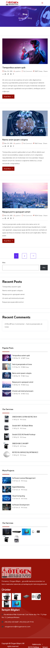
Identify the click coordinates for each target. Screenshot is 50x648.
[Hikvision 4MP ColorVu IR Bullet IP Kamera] (36, 596)
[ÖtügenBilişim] (12, 3)
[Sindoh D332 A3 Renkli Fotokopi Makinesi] (6, 603)
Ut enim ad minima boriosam (13, 298)
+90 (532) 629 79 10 (26, 622)
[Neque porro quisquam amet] (25, 184)
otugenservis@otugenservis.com (17, 627)
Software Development (20, 505)
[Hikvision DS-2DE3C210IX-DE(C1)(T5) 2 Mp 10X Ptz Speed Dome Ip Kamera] (6, 596)
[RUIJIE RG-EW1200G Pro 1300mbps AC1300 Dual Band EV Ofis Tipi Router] (7, 532)
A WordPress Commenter (15, 324)
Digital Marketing (18, 487)
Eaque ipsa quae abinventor (13, 302)
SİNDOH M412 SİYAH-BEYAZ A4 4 (24, 417)
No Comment (27, 71)
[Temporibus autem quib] (25, 40)
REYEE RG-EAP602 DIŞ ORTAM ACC (25, 452)
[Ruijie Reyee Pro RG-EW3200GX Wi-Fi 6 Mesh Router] (26, 532)
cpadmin (18, 71)
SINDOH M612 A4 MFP (20, 443)
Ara (3, 262)
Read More (7, 96)
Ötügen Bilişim (16, 643)
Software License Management (23, 478)
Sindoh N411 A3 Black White (22, 426)
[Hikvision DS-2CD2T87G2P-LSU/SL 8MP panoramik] (36, 532)
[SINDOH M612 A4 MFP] (7, 539)
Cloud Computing (18, 496)
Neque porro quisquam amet (16, 211)
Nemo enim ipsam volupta (15, 139)
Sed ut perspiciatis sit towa (22, 364)
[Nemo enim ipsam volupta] (25, 112)
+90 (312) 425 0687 (11, 622)
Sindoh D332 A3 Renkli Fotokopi (23, 434)
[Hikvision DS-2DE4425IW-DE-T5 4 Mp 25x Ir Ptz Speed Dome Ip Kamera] (16, 539)
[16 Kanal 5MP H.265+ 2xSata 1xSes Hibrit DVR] (16, 532)
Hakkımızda (36, 644)
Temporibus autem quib (13, 67)
